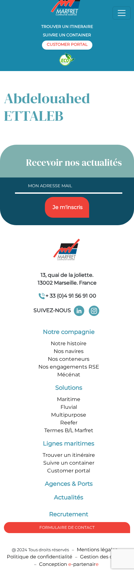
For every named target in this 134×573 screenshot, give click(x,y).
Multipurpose (68, 415)
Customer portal (68, 471)
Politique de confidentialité (40, 557)
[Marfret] (67, 250)
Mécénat (68, 375)
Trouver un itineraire (67, 26)
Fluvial (68, 407)
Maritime (68, 399)
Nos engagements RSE (68, 367)
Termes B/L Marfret (68, 430)
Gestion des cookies (103, 557)
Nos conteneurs (68, 359)
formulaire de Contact (67, 527)
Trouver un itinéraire (69, 455)
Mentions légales (97, 549)
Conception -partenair (69, 564)
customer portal (67, 44)
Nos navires (69, 351)
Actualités (68, 497)
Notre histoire (69, 343)
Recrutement (68, 514)
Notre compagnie (69, 331)
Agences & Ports (69, 483)
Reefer (68, 423)
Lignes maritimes (68, 443)
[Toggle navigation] (122, 12)
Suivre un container (67, 34)
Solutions (68, 387)
